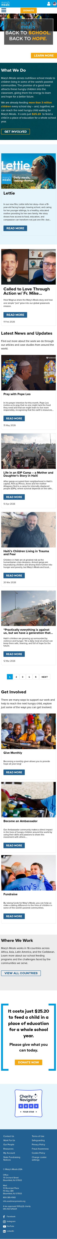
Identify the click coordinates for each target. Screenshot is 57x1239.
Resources (8, 1148)
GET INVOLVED (15, 131)
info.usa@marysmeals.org (14, 1201)
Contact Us (8, 1136)
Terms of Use (38, 1136)
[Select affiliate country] (54, 3)
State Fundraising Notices (11, 1158)
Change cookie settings (39, 1158)
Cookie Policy (38, 1153)
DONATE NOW (28, 1062)
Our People (8, 1144)
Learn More (44, 55)
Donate (28, 10)
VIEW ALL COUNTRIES (21, 973)
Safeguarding (38, 1140)
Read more (17, 228)
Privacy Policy (38, 1144)
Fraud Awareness (40, 1148)
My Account (9, 1153)
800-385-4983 (9, 1197)
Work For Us (9, 1140)
